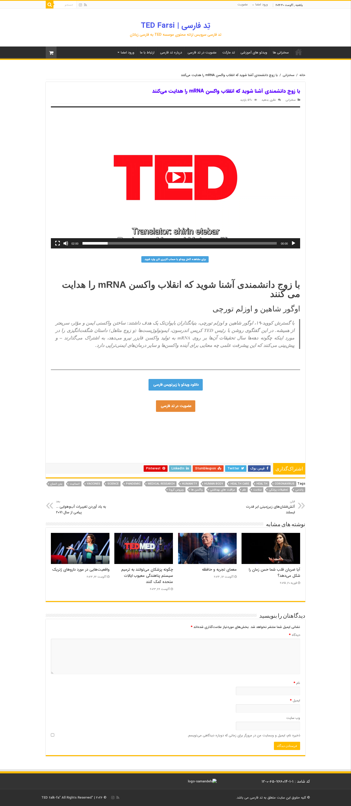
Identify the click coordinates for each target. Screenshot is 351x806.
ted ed (188, 459)
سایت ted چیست (207, 459)
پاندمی (299, 490)
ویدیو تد (66, 453)
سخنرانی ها (281, 52)
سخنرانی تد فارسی (72, 422)
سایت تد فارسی (206, 422)
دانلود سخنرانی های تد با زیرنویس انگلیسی (241, 434)
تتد (171, 431)
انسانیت (75, 484)
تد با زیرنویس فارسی (206, 425)
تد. (164, 431)
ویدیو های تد (228, 459)
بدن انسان (56, 484)
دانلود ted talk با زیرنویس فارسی (209, 428)
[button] (175, 177)
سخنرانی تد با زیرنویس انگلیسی (259, 449)
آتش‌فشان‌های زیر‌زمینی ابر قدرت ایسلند (270, 507)
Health (261, 484)
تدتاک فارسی (176, 428)
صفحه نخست (298, 52)
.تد (158, 431)
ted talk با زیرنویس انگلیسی (244, 446)
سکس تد (205, 434)
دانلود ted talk (138, 453)
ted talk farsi (76, 428)
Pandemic (133, 484)
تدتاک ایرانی (118, 453)
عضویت (242, 4)
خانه (302, 75)
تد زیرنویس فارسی (75, 431)
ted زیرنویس (158, 453)
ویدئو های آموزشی (254, 52)
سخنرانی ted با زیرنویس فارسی (196, 437)
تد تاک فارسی (183, 422)
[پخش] (293, 243)
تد (252, 428)
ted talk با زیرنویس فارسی (172, 425)
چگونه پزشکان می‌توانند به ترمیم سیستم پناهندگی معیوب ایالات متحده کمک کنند (147, 576)
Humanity (189, 484)
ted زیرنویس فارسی (209, 446)
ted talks (186, 446)
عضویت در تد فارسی (202, 52)
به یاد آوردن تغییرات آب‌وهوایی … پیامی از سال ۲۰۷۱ (81, 507)
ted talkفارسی (132, 422)
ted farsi (165, 422)
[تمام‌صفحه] (57, 243)
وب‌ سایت (293, 718)
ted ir (238, 443)
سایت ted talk (273, 431)
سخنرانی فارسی (161, 437)
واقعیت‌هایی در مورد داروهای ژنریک (80, 570)
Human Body (213, 484)
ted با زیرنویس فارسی (95, 425)
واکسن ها (197, 490)
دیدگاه (294, 635)
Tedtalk (158, 446)
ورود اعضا (261, 4)
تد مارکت (228, 52)
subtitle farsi (82, 453)
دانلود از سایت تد (78, 440)
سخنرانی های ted (185, 434)
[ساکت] (65, 243)
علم (244, 490)
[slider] (179, 243)
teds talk (113, 456)
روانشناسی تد (98, 446)
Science (113, 484)
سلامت (257, 490)
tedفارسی (293, 431)
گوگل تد (90, 449)
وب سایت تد (132, 428)
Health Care (239, 484)
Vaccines (93, 484)
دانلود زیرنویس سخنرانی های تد (116, 443)
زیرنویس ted (279, 456)
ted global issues (93, 456)
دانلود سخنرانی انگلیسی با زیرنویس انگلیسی (145, 449)
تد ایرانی (217, 453)
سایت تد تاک (99, 431)
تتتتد (186, 431)
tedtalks (172, 446)
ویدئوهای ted (260, 456)
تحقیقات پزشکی (278, 490)
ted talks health (277, 453)
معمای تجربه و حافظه (219, 570)
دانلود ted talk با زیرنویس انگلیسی (131, 431)
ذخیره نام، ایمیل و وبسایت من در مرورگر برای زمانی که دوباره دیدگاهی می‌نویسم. (243, 735)
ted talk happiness (135, 456)
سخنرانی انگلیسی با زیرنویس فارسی (147, 434)
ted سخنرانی (200, 453)
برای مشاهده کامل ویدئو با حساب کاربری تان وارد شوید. (175, 259)
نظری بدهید (269, 100)
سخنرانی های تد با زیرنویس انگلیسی (124, 437)
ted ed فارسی (266, 428)
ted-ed (73, 456)
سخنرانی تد (240, 428)
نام (297, 683)
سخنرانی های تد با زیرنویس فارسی (245, 425)
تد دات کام (100, 453)
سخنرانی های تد (226, 449)
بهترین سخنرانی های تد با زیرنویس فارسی (191, 440)
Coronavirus (284, 484)
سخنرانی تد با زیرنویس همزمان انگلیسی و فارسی (188, 443)
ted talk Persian (153, 428)
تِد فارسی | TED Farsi (175, 26)
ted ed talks (172, 459)
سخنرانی (288, 75)
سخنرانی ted (204, 449)
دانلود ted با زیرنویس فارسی (185, 456)
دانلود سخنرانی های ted (235, 437)
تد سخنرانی (106, 449)
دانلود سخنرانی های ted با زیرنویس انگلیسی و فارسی (227, 431)
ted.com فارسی (256, 422)
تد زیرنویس (146, 443)
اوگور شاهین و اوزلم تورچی (256, 308)
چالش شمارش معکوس (105, 428)
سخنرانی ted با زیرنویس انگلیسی (260, 459)
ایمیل (295, 700)
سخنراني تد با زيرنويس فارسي (132, 425)
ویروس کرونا (176, 490)
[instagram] (80, 5)
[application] (175, 177)
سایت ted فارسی (231, 422)
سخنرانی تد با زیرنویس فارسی (272, 437)
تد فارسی (294, 422)
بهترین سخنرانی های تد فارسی (130, 446)
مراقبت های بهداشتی (222, 490)
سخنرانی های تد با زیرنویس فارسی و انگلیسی (90, 434)
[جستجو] (49, 4)
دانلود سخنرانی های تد (106, 440)
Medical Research (161, 484)
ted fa (227, 443)
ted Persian (104, 422)
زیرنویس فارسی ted (234, 440)
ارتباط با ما (147, 52)
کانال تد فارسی (179, 453)
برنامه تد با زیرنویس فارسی (268, 440)
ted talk (182, 449)
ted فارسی (277, 422)
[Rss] (85, 5)
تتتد (178, 431)
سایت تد (151, 422)
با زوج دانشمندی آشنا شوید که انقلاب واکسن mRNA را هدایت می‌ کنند (181, 289)
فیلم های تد (154, 459)
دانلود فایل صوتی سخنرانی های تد (227, 456)
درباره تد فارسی (171, 52)
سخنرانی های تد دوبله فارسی (244, 453)
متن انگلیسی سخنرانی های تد (142, 440)
